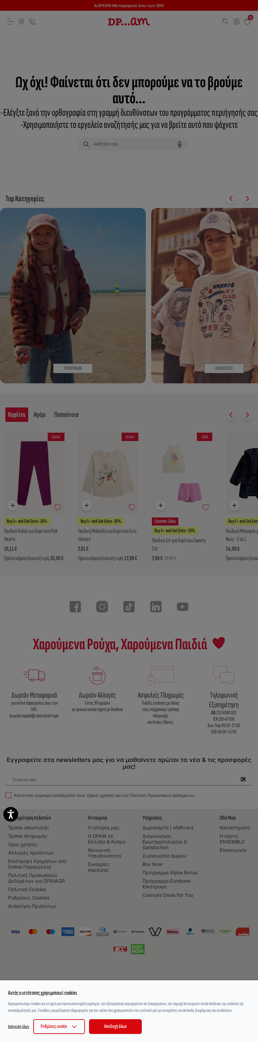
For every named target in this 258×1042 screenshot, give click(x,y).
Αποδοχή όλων (115, 1026)
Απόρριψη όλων (18, 1026)
